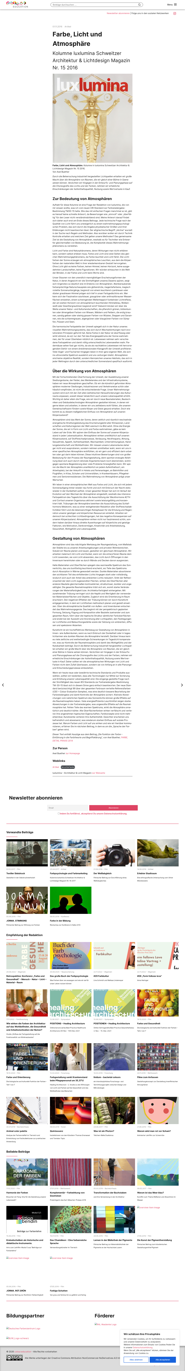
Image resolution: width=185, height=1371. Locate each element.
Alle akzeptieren (163, 1359)
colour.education (22, 1351)
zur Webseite (98, 773)
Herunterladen (68, 767)
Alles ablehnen (136, 1359)
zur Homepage (73, 753)
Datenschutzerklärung (142, 1347)
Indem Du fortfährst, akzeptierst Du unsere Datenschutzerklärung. (93, 813)
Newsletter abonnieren (118, 13)
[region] (150, 1348)
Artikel (56, 767)
